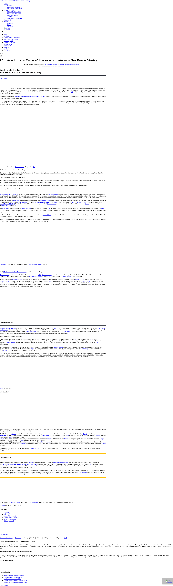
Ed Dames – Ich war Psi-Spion (12, 579)
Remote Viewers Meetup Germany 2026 (15, 580)
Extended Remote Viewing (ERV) (13, 577)
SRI (28, 210)
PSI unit (2, 505)
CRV (55, 202)
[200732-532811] (3, 568)
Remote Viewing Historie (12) (12, 517)
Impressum (18, 538)
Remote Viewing (20, 167)
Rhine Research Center (34, 264)
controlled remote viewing (60, 462)
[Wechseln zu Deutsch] (169, 580)
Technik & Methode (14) (11, 519)
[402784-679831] (34, 568)
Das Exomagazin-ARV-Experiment (14, 575)
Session (11, 437)
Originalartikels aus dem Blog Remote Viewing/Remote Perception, (62, 64)
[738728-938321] (28, 568)
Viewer (87, 204)
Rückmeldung (84, 348)
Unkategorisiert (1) (9, 521)
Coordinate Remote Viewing (78, 202)
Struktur (30, 462)
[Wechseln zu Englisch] (7, 29)
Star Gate (16, 200)
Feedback (3, 435)
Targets (22, 440)
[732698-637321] (22, 568)
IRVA (65, 538)
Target (32, 348)
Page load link (4, 585)
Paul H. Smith (60, 66)
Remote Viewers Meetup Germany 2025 (15, 582)
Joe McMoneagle (13, 194)
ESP (39, 275)
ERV (29, 202)
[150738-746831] (9, 568)
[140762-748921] (16, 568)
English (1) (7, 513)
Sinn (49, 208)
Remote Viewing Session (36, 276)
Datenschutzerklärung (6, 538)
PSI (72, 92)
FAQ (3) (6, 514)
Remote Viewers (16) (10, 516)
